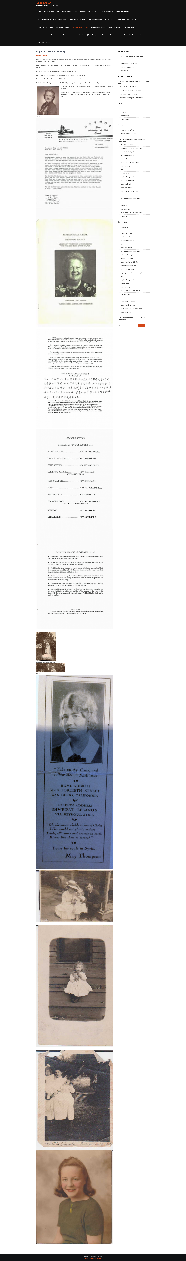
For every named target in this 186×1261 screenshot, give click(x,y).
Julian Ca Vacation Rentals (128, 67)
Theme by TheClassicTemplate (93, 1258)
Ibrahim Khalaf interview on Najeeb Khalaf (132, 56)
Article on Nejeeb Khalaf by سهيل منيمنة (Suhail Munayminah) (96, 11)
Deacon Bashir (124, 71)
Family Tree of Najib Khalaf (95, 19)
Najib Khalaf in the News (127, 60)
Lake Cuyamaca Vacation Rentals (130, 63)
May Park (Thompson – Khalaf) (80, 27)
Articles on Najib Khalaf (122, 11)
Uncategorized (125, 227)
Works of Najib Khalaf (44, 42)
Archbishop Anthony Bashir (69, 11)
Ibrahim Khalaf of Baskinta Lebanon (126, 19)
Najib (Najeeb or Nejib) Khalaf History (86, 35)
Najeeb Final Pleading (114, 27)
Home (39, 11)
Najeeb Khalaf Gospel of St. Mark (47, 35)
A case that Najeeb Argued (51, 11)
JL (120, 94)
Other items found (114, 35)
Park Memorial (43, 56)
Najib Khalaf (43, 3)
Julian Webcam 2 (42, 27)
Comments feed (125, 116)
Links (51, 27)
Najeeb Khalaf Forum (128, 27)
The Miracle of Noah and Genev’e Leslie (132, 35)
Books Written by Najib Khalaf (77, 19)
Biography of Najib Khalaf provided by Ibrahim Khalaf (52, 19)
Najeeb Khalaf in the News (66, 35)
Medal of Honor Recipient (98, 27)
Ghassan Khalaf (109, 19)
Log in (122, 108)
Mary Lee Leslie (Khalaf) (62, 27)
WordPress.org (125, 119)
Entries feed (124, 112)
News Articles (102, 35)
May (37, 56)
